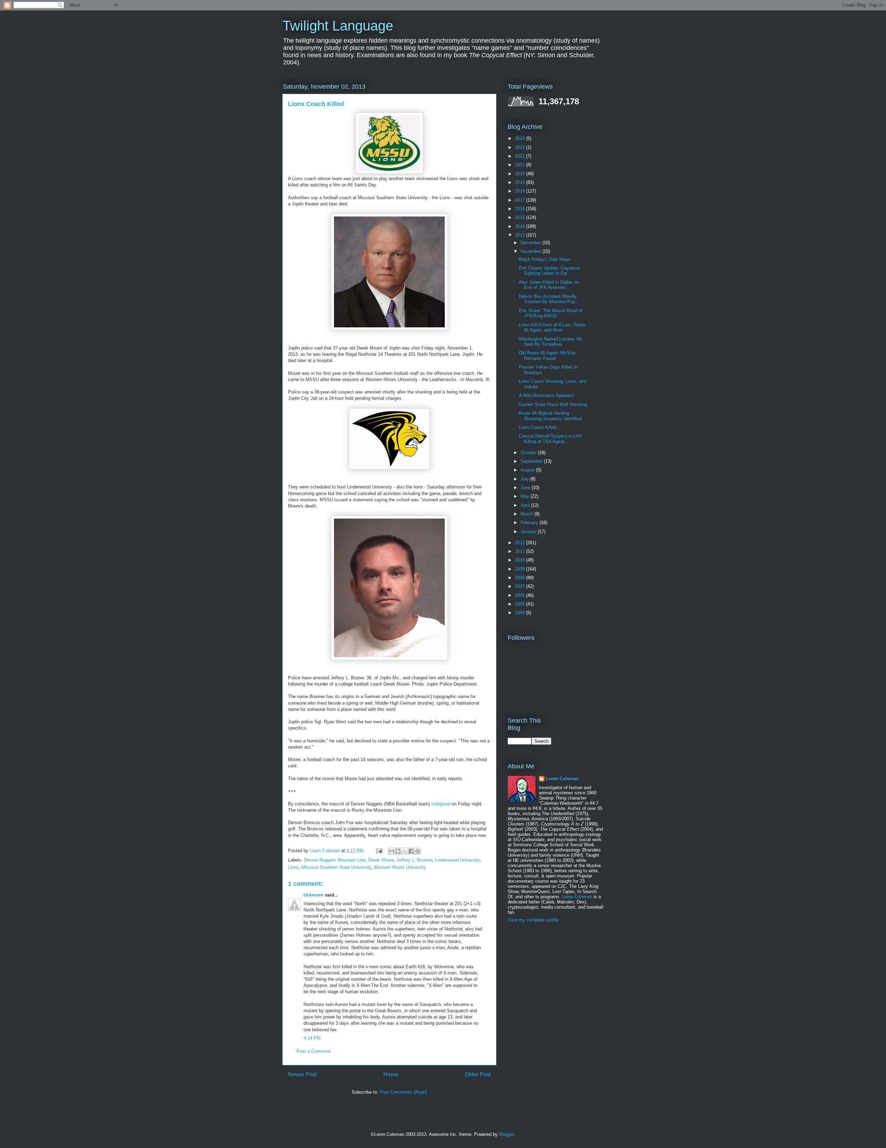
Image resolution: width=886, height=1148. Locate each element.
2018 (520, 191)
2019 (520, 182)
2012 (520, 542)
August (528, 470)
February (530, 522)
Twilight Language (337, 25)
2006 (520, 595)
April (526, 505)
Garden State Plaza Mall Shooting (553, 404)
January (529, 531)
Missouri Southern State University (336, 867)
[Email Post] (379, 850)
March (527, 513)
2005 (520, 604)
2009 (520, 569)
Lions (293, 867)
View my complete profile (533, 919)
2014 (520, 226)
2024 (520, 138)
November (531, 251)
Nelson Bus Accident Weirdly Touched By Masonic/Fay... (549, 299)
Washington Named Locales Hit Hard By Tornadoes (550, 341)
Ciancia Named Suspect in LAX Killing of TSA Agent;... (550, 438)
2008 (520, 577)
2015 (520, 217)
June (526, 487)
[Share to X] (404, 851)
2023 (520, 147)
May (526, 496)
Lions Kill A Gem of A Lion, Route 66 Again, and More (552, 327)
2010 (520, 560)
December (531, 242)
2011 (520, 551)
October (529, 452)
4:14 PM (312, 1038)
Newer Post (302, 1074)
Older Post (478, 1074)
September (532, 461)
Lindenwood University (457, 860)
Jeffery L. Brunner (414, 860)
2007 (520, 586)
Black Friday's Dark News (544, 259)
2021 (520, 164)
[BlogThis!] (398, 851)
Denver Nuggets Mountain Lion (334, 860)
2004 (520, 612)
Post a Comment (314, 1051)
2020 (520, 173)
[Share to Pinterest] (417, 851)
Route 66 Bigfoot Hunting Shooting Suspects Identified (550, 415)
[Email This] (391, 851)
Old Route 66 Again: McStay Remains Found (547, 355)
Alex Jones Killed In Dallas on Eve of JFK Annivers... (549, 285)
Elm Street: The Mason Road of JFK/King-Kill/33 (550, 313)
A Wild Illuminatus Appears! (546, 395)
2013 (520, 235)
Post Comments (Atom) (403, 1092)
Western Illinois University (400, 867)
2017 (520, 200)
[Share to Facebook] (411, 851)
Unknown (314, 895)
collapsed (440, 803)
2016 (520, 208)
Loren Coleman (562, 778)
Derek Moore (381, 860)
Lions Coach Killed (537, 427)
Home (390, 1074)
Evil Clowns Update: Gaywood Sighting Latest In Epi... (549, 270)
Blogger (506, 1134)
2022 (520, 156)
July (525, 479)
